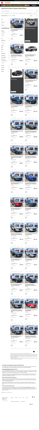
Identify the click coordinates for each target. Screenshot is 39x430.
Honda (9, 15)
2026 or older (7, 13)
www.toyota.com (23, 401)
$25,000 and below (29, 13)
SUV (17, 13)
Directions (12, 397)
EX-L (11, 13)
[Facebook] (32, 397)
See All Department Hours (5, 400)
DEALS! (22, 2)
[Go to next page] (37, 351)
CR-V (3, 13)
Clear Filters (13, 15)
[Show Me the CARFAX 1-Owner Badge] (12, 39)
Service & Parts (31, 2)
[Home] (2, 2)
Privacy (23, 397)
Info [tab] (20, 33)
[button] (17, 32)
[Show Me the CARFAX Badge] (12, 115)
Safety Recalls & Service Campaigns (15, 401)
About (34, 2)
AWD (14, 13)
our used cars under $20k (9, 380)
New (23, 2)
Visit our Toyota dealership (27, 387)
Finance (28, 2)
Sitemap (27, 397)
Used (25, 2)
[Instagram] (34, 397)
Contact (16, 397)
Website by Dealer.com (31, 404)
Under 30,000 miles (22, 13)
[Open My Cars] (37, 2)
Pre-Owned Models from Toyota (8, 369)
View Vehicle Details (14, 91)
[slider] (1, 28)
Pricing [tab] (14, 33)
